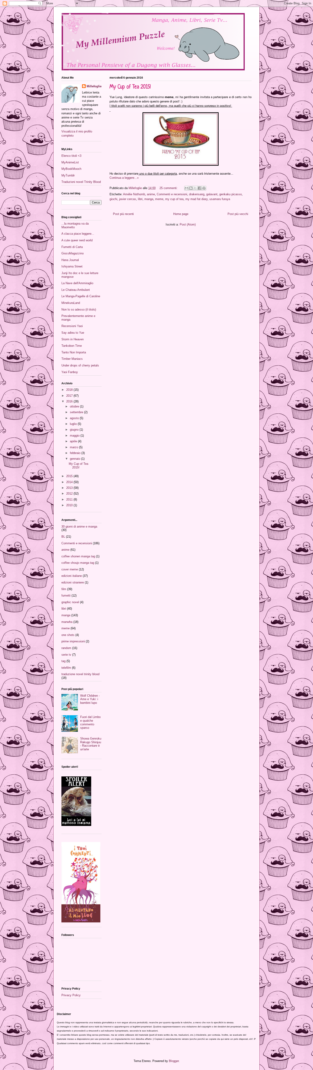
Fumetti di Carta (72, 247)
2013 (70, 488)
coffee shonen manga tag (78, 556)
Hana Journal (70, 260)
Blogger (174, 1061)
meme (159, 199)
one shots (67, 635)
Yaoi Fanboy (69, 372)
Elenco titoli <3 (71, 155)
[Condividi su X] (195, 188)
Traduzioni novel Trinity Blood (81, 182)
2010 (70, 505)
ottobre (75, 406)
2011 (70, 499)
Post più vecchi (238, 214)
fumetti (66, 595)
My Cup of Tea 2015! (130, 87)
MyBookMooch (71, 169)
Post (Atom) (188, 224)
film (63, 589)
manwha (66, 622)
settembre (77, 412)
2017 (70, 395)
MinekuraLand (70, 303)
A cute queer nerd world (77, 240)
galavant (211, 194)
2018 (70, 389)
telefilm (66, 667)
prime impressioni (73, 641)
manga (148, 199)
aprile (74, 441)
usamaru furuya (219, 199)
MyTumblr (68, 175)
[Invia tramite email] (186, 188)
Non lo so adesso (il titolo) (78, 309)
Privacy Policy (71, 995)
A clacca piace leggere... (77, 233)
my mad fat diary (196, 199)
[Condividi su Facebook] (199, 188)
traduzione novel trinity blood (80, 674)
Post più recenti (123, 214)
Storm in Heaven (72, 339)
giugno (75, 429)
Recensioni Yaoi (72, 326)
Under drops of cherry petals (80, 365)
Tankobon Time (71, 345)
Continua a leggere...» (124, 177)
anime (151, 194)
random (66, 648)
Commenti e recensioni (172, 194)
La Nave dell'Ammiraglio (77, 283)
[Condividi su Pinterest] (204, 188)
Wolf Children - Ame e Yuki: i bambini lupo (90, 699)
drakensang (196, 194)
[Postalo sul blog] (191, 188)
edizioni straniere (72, 582)
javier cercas (127, 199)
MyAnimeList (70, 162)
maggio (75, 435)
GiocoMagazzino (72, 253)
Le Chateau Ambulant (75, 290)
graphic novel (70, 602)
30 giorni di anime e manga (79, 526)
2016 (70, 401)
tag (63, 661)
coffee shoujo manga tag (77, 562)
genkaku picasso (230, 194)
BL (63, 536)
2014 (70, 482)
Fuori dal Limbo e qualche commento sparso (90, 722)
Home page (180, 214)
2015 (70, 476)
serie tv (66, 654)
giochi (113, 199)
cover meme (69, 569)
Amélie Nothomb (134, 194)
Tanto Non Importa (73, 352)
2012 (70, 493)
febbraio (75, 453)
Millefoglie (94, 86)
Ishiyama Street (71, 266)
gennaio (75, 458)
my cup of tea (174, 199)
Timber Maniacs (72, 358)
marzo (74, 447)
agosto (75, 418)
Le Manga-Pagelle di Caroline (80, 296)
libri (140, 199)
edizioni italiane (71, 576)
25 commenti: (168, 188)
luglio (74, 424)
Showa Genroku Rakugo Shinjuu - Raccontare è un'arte (90, 744)
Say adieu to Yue (72, 332)
